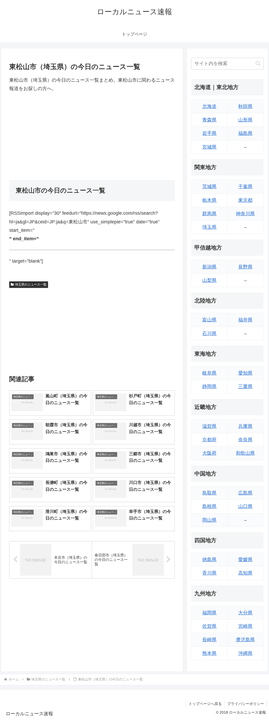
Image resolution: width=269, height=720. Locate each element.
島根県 (209, 506)
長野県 (245, 267)
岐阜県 (209, 373)
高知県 (245, 573)
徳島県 (209, 559)
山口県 (245, 506)
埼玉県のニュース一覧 (30, 284)
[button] (258, 63)
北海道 (209, 106)
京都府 (209, 439)
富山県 (209, 319)
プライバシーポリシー (245, 704)
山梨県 (209, 280)
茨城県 (209, 186)
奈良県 (245, 439)
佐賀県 (209, 626)
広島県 (245, 493)
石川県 (209, 333)
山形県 (245, 120)
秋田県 (245, 106)
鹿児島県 (245, 639)
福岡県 (209, 612)
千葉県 (245, 186)
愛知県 (245, 373)
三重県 (245, 386)
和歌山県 (245, 453)
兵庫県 (245, 426)
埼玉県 (209, 227)
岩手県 (209, 133)
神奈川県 (245, 213)
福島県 (245, 133)
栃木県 (209, 200)
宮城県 (209, 147)
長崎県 (209, 639)
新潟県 (209, 267)
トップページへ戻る (205, 704)
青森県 (209, 120)
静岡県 (209, 386)
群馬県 (209, 213)
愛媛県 (245, 559)
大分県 (245, 612)
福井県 (245, 319)
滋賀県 (209, 426)
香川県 (209, 573)
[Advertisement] (92, 136)
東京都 (245, 200)
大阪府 (209, 453)
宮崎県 (245, 626)
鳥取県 (209, 493)
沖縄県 (245, 653)
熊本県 (209, 653)
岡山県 (209, 520)
